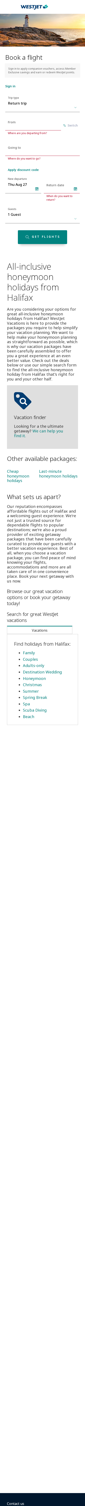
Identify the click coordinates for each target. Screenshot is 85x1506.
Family (29, 652)
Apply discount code (23, 170)
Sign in (10, 86)
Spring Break (35, 697)
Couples (30, 659)
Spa (26, 703)
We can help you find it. (38, 433)
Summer (31, 691)
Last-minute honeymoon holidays (58, 474)
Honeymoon (34, 678)
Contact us (15, 1503)
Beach (28, 716)
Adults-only (33, 665)
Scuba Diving (35, 710)
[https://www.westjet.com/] (34, 9)
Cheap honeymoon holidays (18, 476)
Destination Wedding (42, 672)
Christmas (32, 684)
